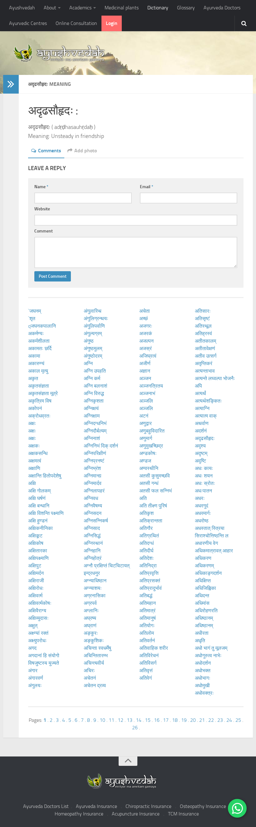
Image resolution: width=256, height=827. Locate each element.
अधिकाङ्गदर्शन (208, 573)
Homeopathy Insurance (79, 814)
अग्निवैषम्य (93, 506)
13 (129, 720)
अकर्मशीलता (39, 341)
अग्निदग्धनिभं (95, 423)
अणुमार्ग (145, 438)
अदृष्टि (200, 461)
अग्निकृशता (94, 401)
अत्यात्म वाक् (206, 416)
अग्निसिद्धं (92, 536)
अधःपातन (203, 491)
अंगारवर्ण (35, 678)
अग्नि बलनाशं (95, 386)
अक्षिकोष (35, 543)
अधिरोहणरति (206, 611)
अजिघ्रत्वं (147, 356)
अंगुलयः (35, 685)
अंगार (32, 670)
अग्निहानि (92, 551)
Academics (80, 8)
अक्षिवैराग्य (37, 611)
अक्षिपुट (34, 566)
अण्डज (145, 461)
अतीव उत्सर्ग (205, 356)
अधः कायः (204, 468)
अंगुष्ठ (89, 341)
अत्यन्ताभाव (205, 371)
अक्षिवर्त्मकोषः (40, 603)
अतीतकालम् (205, 341)
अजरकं (145, 333)
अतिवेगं (145, 678)
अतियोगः (147, 626)
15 (147, 720)
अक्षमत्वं (34, 461)
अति (143, 498)
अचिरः (89, 670)
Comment (43, 231)
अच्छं (143, 318)
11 (111, 720)
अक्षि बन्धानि (38, 506)
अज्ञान (144, 371)
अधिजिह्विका (205, 588)
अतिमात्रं (147, 611)
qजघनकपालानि (42, 326)
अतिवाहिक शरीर (153, 648)
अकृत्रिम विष (40, 401)
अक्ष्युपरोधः (37, 640)
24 (229, 720)
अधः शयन (204, 476)
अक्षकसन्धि (37, 453)
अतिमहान (147, 603)
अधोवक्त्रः (204, 693)
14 (138, 720)
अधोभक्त (202, 670)
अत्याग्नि (202, 408)
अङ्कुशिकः (94, 640)
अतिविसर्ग (147, 663)
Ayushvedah (22, 8)
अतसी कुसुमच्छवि (154, 476)
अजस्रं (145, 348)
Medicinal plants (122, 8)
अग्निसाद (92, 528)
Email (146, 186)
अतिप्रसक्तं (149, 581)
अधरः (200, 498)
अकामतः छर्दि (40, 348)
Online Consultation (76, 23)
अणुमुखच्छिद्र (151, 446)
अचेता (144, 311)
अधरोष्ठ (202, 521)
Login (111, 23)
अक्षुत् (32, 626)
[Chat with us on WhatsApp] (237, 808)
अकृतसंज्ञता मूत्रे (43, 393)
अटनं (143, 416)
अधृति (200, 640)
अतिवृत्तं (146, 670)
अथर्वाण (202, 423)
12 (120, 720)
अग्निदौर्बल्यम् (95, 431)
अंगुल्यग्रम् (93, 333)
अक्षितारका (37, 551)
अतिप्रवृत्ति (149, 573)
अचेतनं (90, 678)
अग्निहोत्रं (92, 558)
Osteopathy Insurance (203, 806)
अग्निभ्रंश (92, 468)
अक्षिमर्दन (36, 573)
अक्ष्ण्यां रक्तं (38, 633)
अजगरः (145, 326)
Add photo (85, 151)
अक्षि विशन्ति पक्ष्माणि (46, 513)
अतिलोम (146, 633)
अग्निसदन (92, 513)
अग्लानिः (91, 611)
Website (42, 209)
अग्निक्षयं (91, 408)
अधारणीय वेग (206, 543)
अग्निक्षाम (92, 416)
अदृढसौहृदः (205, 438)
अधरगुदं (201, 506)
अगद (32, 648)
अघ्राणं (90, 626)
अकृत (33, 378)
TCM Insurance (183, 814)
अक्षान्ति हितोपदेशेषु (44, 476)
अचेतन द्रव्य (95, 685)
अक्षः (32, 423)
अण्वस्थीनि (148, 468)
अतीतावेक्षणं (205, 348)
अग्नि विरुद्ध (94, 393)
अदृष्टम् (201, 453)
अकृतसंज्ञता (38, 386)
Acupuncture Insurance (136, 814)
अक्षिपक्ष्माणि (38, 558)
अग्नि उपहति (95, 371)
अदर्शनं (201, 431)
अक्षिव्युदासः (38, 618)
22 (211, 720)
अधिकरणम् (204, 566)
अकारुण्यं (36, 363)
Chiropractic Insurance (148, 806)
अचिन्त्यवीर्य (94, 663)
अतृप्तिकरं (203, 363)
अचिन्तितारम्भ (96, 655)
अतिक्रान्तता (150, 521)
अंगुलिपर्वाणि (94, 326)
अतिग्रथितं (149, 536)
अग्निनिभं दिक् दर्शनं (101, 446)
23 (220, 720)
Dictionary (157, 8)
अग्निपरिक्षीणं (95, 453)
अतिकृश (146, 513)
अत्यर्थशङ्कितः (208, 401)
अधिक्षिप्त (203, 581)
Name (41, 186)
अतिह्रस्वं (203, 333)
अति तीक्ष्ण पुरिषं (153, 506)
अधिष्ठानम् (204, 618)
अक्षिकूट (35, 536)
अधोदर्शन (203, 663)
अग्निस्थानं (93, 543)
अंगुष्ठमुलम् (93, 348)
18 (175, 720)
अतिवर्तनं (147, 640)
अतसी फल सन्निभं (155, 491)
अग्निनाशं (92, 438)
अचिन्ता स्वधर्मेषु (97, 648)
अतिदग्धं (146, 543)
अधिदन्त (202, 596)
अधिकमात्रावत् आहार (214, 551)
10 (102, 720)
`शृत (31, 318)
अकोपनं (35, 408)
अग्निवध (91, 498)
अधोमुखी (202, 685)
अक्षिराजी (36, 581)
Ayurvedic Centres (28, 23)
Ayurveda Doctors (222, 8)
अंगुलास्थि (92, 311)
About (50, 8)
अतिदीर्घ (146, 551)
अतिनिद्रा (148, 566)
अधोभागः (202, 678)
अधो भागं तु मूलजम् (211, 648)
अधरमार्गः (203, 513)
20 (193, 720)
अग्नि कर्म (92, 378)
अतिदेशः (146, 558)
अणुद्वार (145, 423)
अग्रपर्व (90, 603)
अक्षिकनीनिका (40, 528)
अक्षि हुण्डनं (37, 521)
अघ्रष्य (90, 618)
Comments (49, 151)
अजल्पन (146, 341)
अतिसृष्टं (202, 318)
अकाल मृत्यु (38, 371)
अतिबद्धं (145, 596)
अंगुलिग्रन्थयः (96, 318)
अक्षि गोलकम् (39, 491)
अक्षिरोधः (36, 588)
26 (135, 728)
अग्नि (88, 363)
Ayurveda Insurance (96, 806)
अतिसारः (203, 311)
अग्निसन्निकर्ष (96, 521)
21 (202, 720)
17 (166, 720)
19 (184, 720)
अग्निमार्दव (92, 483)
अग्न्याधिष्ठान (95, 581)
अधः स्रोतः (205, 483)
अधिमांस (202, 603)
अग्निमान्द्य (92, 476)
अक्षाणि (34, 468)
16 (157, 720)
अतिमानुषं (147, 618)
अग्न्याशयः (93, 588)
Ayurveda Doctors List (46, 806)
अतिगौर (146, 528)
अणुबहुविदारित (152, 431)
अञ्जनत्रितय (151, 386)
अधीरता (202, 633)
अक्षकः (34, 446)
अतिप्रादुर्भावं (150, 588)
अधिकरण (203, 558)
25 (238, 720)
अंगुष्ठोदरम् (93, 356)
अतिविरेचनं (149, 655)
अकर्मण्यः (36, 333)
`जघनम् (34, 311)
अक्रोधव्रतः (39, 416)
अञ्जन (145, 378)
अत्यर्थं (200, 393)
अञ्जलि (146, 401)
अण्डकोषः (148, 453)
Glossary (186, 8)
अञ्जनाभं (147, 393)
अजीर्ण (144, 363)
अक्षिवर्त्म (35, 596)
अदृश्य (200, 446)
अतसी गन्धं (148, 483)
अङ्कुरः (91, 633)
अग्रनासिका (95, 596)
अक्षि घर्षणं (37, 498)
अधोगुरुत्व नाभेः (208, 655)
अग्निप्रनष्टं (94, 461)
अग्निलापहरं (94, 491)
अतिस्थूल (203, 326)
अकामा (34, 356)
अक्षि (32, 483)
